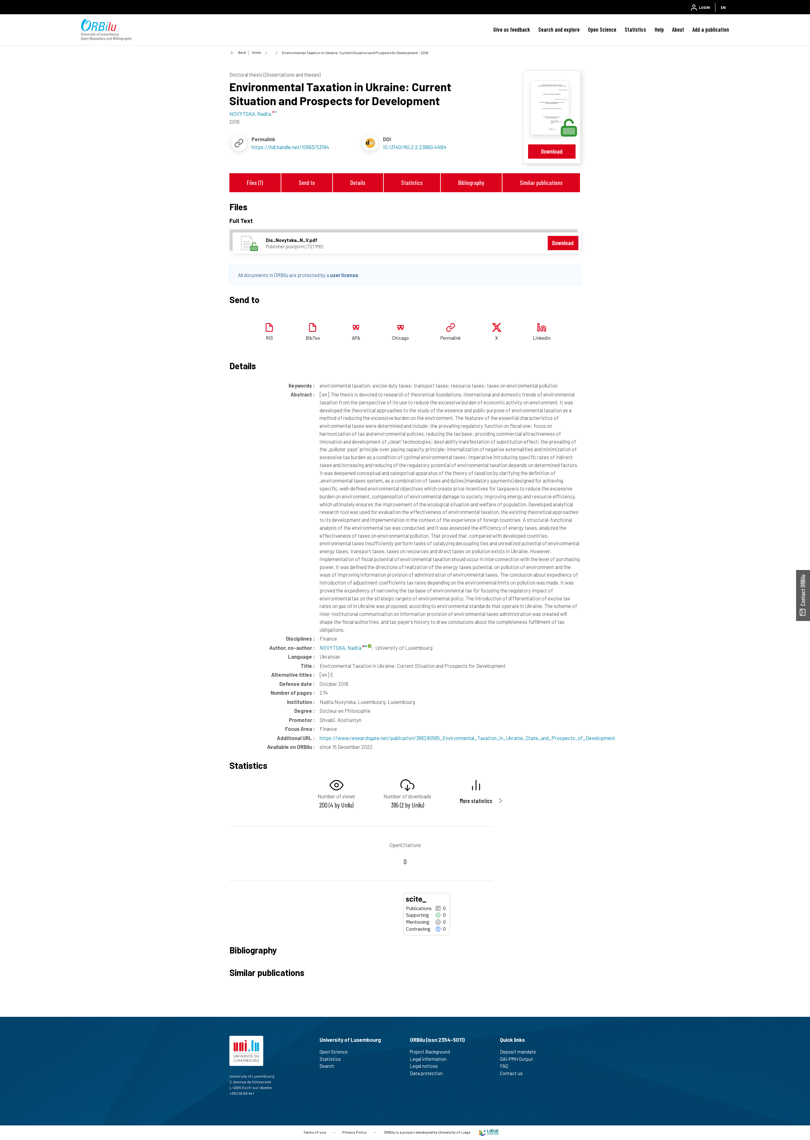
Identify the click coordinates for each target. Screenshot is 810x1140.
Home (256, 52)
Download (552, 151)
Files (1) (255, 182)
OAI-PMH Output (516, 1059)
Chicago (400, 338)
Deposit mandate (518, 1051)
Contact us (511, 1073)
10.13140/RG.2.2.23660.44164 (414, 147)
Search (327, 1066)
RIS (269, 338)
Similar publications (541, 182)
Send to (307, 182)
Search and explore (559, 29)
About (678, 29)
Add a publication (710, 29)
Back (242, 52)
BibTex (313, 338)
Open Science (602, 29)
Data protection (426, 1073)
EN (723, 7)
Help (659, 29)
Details (357, 182)
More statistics (476, 800)
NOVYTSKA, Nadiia (341, 647)
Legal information (428, 1059)
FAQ (504, 1066)
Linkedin (542, 338)
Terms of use (314, 1132)
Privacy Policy (354, 1132)
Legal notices (424, 1066)
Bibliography (471, 182)
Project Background (430, 1051)
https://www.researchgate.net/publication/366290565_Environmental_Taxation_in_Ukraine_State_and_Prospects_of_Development (467, 738)
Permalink (450, 338)
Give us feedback (511, 29)
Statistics (635, 29)
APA (356, 338)
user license (344, 275)
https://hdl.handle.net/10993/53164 (290, 147)
